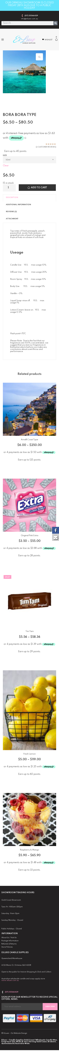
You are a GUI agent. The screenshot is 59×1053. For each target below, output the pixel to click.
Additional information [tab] (18, 205)
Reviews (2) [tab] (11, 212)
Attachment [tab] (12, 219)
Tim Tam (29, 631)
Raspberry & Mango (29, 850)
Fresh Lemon (29, 754)
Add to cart (39, 187)
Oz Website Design (19, 1033)
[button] (2, 39)
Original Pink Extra (29, 536)
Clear (6, 166)
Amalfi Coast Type (29, 440)
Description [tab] (12, 197)
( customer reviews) (46, 147)
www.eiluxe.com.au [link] (10, 980)
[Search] (55, 23)
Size (5, 155)
